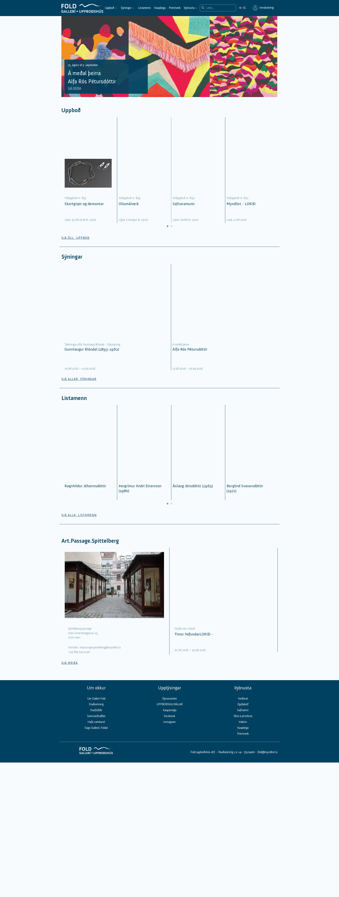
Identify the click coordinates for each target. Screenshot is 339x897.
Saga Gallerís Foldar (96, 733)
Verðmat (243, 704)
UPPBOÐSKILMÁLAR (169, 710)
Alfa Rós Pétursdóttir (189, 354)
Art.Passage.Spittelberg (90, 546)
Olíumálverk (129, 209)
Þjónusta (189, 8)
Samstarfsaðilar (96, 721)
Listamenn (144, 8)
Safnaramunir (184, 209)
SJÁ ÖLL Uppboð (75, 243)
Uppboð (109, 8)
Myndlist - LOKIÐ (241, 209)
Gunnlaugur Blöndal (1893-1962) (92, 354)
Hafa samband (96, 727)
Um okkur (96, 693)
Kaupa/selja (169, 715)
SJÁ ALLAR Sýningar (78, 384)
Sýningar (126, 8)
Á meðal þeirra (180, 350)
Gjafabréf (243, 710)
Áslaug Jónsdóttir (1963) (193, 491)
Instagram (169, 727)
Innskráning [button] (266, 8)
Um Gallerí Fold (96, 704)
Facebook (169, 721)
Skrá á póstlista (243, 721)
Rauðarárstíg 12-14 (229, 757)
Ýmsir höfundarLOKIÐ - (194, 639)
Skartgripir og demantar (84, 209)
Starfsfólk (96, 715)
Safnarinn (243, 715)
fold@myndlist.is (268, 757)
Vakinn (243, 727)
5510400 (249, 757)
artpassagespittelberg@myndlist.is (100, 653)
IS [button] (242, 8)
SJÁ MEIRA (74, 93)
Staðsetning (96, 710)
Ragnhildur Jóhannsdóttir (85, 491)
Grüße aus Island (185, 634)
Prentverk (174, 8)
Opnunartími (169, 704)
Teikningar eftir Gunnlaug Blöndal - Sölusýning (92, 350)
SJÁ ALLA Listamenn (79, 520)
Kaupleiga (160, 8)
